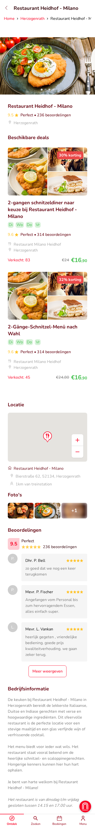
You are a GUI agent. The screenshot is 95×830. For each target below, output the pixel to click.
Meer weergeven (47, 671)
